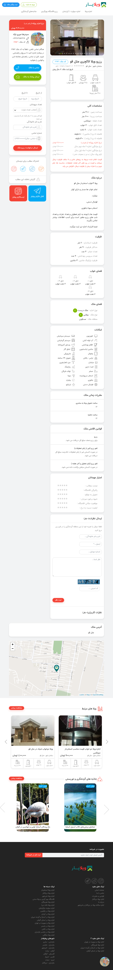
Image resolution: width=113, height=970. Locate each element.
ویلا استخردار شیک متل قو (41, 749)
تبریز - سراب (49, 960)
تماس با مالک (34, 67)
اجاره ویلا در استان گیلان (45, 920)
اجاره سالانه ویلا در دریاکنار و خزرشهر (91, 905)
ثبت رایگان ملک (12, 4)
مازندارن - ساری (48, 942)
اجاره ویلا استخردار (47, 890)
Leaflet (81, 695)
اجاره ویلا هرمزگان (47, 902)
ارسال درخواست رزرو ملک (27, 147)
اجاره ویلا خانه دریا (47, 905)
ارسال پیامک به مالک (31, 76)
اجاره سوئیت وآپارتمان (46, 908)
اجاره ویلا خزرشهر (48, 896)
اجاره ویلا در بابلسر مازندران (44, 932)
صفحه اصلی (99, 890)
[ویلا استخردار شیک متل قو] (32, 730)
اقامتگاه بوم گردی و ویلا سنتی (43, 899)
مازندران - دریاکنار (48, 963)
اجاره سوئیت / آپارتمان (71, 11)
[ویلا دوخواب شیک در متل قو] (80, 730)
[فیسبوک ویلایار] (94, 881)
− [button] (13, 648)
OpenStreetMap (98, 695)
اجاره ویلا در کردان (47, 914)
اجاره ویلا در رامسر (47, 926)
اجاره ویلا (88, 11)
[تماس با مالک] (105, 962)
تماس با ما (100, 893)
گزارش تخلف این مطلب (25, 179)
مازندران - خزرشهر (48, 948)
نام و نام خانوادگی (34, 121)
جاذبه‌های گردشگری (29, 11)
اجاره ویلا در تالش (48, 929)
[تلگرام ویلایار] (88, 881)
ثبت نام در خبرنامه (33, 854)
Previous (100, 741)
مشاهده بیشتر (16, 708)
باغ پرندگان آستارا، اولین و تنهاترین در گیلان (80, 827)
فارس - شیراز (49, 957)
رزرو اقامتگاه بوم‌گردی (49, 11)
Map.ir (89, 695)
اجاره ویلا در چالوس (47, 911)
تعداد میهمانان (36, 104)
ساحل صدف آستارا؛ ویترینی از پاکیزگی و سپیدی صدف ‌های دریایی (32, 826)
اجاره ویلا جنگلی (48, 935)
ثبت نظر (58, 600)
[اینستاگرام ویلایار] (101, 881)
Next (7, 807)
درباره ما (101, 902)
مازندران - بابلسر (48, 945)
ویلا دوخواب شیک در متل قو (88, 749)
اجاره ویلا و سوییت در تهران (44, 923)
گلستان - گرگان (48, 954)
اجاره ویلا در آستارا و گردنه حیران (42, 917)
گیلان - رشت (49, 951)
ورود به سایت (30, 4)
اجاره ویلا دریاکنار (98, 899)
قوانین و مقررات (98, 896)
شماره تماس (37, 133)
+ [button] (13, 644)
